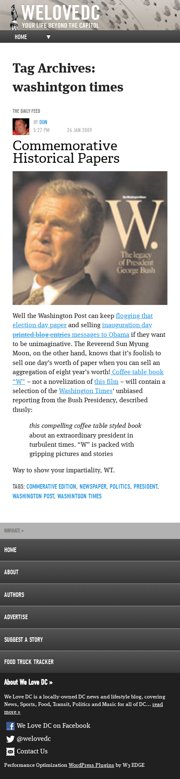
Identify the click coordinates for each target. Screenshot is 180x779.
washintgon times (79, 496)
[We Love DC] (94, 17)
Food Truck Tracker (29, 662)
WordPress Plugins (91, 765)
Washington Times (86, 391)
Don (43, 122)
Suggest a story (23, 640)
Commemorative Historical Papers (66, 152)
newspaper (93, 486)
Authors (14, 595)
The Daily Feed (26, 111)
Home (21, 37)
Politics (120, 486)
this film (106, 382)
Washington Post (33, 496)
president (145, 486)
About (11, 572)
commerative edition (51, 486)
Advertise (16, 617)
